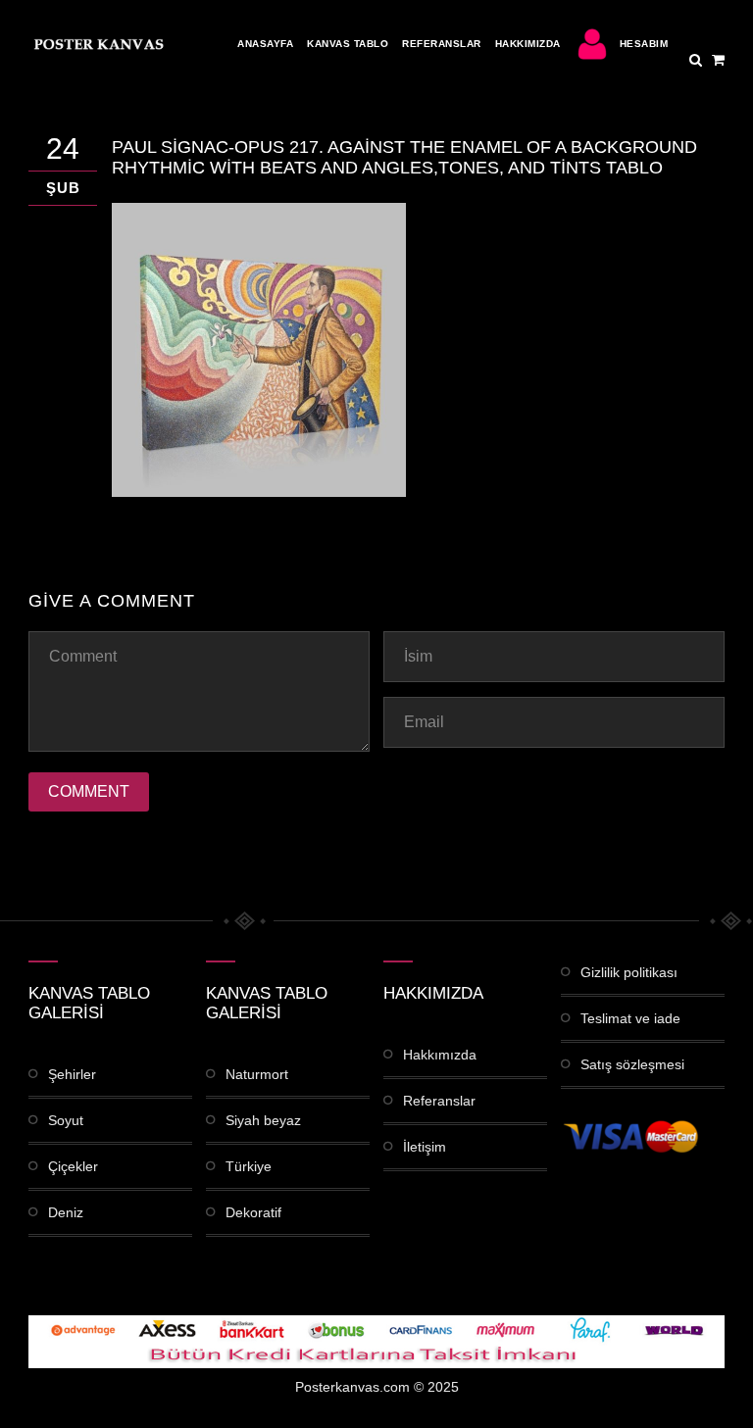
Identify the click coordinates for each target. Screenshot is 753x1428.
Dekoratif (253, 1212)
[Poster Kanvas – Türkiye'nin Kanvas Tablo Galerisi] (97, 44)
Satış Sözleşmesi (632, 1064)
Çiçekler (73, 1166)
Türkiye (249, 1166)
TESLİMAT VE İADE (630, 1018)
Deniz (65, 1212)
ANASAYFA (265, 43)
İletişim (424, 1147)
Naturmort (257, 1074)
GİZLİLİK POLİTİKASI (629, 972)
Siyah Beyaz (263, 1120)
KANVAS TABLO (347, 43)
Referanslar (441, 43)
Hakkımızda (528, 43)
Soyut (65, 1120)
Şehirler (72, 1074)
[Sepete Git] (718, 60)
